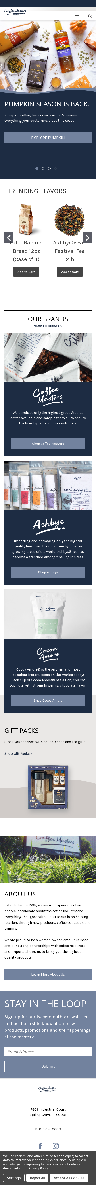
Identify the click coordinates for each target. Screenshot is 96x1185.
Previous (10, 56)
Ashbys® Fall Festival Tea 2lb (70, 250)
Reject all (37, 1177)
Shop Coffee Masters (48, 444)
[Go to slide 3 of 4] (49, 168)
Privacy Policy (38, 1168)
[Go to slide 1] (8, 237)
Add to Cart (26, 272)
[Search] (90, 15)
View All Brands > (48, 326)
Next (88, 56)
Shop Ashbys (48, 572)
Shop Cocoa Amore (48, 700)
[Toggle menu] (77, 15)
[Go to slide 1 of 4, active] (36, 168)
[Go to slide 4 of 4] (55, 168)
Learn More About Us (48, 974)
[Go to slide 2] (87, 237)
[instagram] (56, 1146)
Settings (14, 1177)
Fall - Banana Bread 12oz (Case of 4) (26, 250)
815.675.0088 (50, 1129)
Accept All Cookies (69, 1177)
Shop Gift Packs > (18, 753)
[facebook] (40, 1146)
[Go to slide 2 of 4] (43, 168)
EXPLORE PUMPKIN (48, 137)
